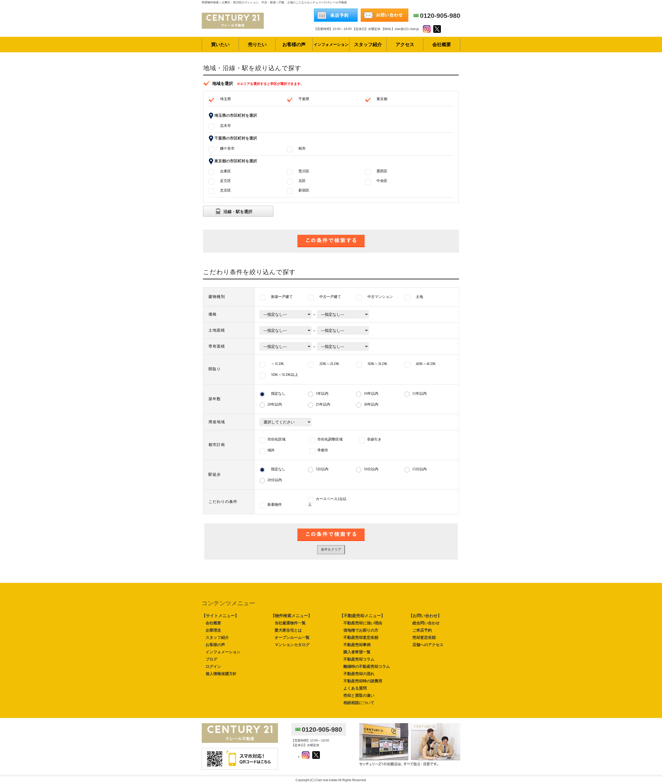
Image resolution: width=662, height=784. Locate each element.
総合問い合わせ (426, 623)
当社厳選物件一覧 (290, 623)
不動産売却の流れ (358, 673)
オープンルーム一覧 (292, 637)
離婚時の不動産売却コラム (366, 666)
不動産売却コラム (358, 659)
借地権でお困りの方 (360, 630)
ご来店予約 (422, 630)
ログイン (213, 666)
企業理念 (213, 630)
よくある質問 (355, 688)
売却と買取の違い (358, 695)
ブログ (211, 659)
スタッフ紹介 (217, 637)
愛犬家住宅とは (288, 630)
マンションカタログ (292, 644)
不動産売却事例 (357, 644)
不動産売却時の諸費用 (362, 681)
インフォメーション (223, 652)
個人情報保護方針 (221, 673)
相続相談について (358, 702)
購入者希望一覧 (357, 652)
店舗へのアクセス (427, 644)
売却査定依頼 (424, 637)
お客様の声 (215, 644)
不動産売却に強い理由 (362, 623)
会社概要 (213, 623)
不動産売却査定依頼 (360, 637)
